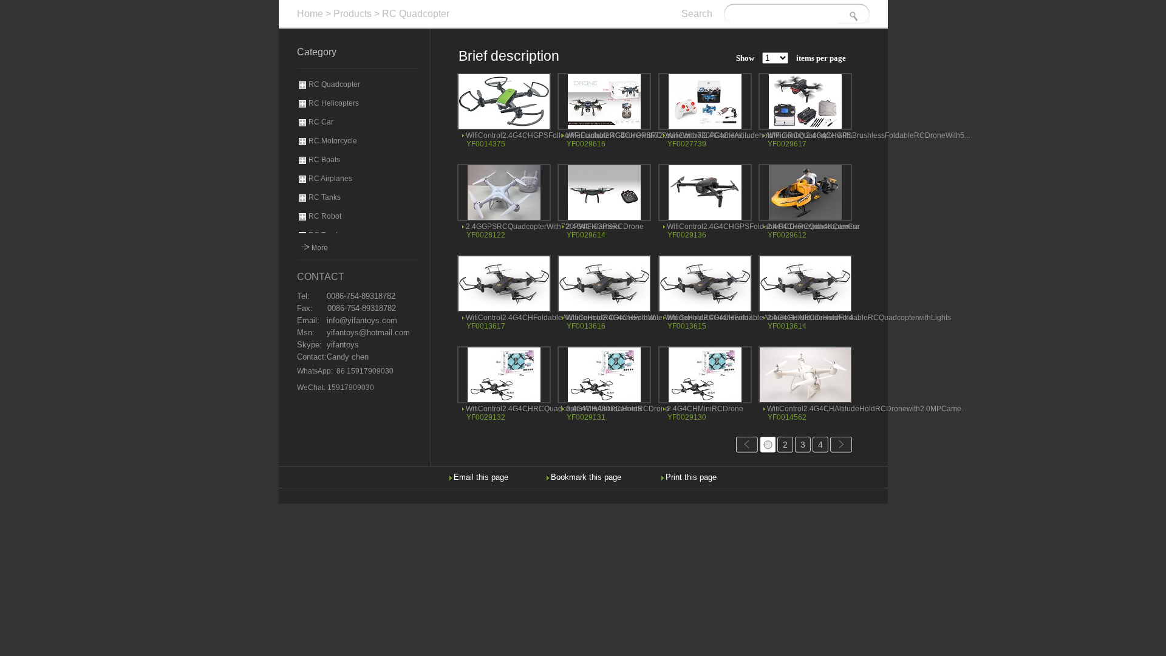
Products (352, 14)
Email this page (481, 477)
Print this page (691, 477)
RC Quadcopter (415, 14)
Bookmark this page (586, 477)
